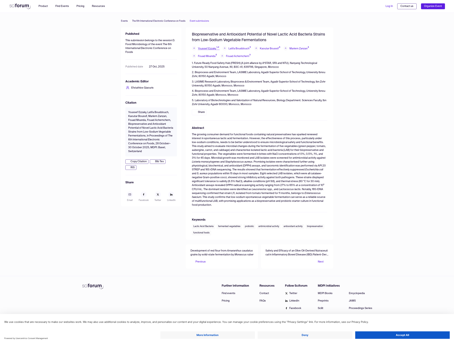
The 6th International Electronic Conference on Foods (159, 21)
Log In (389, 6)
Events (124, 21)
